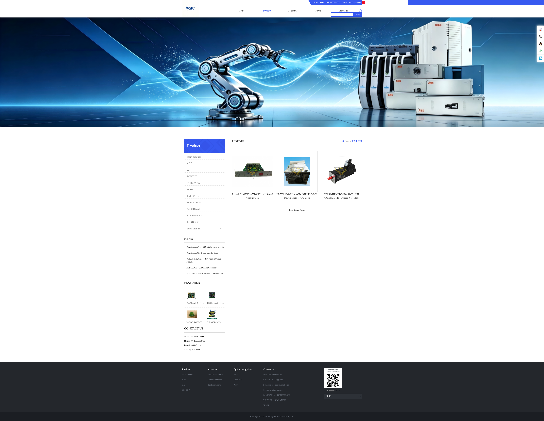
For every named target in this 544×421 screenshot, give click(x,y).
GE (188, 170)
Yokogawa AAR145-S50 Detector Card (202, 253)
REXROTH (357, 141)
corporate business (215, 375)
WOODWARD (194, 209)
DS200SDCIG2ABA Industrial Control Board (204, 274)
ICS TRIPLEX (194, 216)
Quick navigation (243, 369)
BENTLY (192, 176)
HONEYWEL (194, 202)
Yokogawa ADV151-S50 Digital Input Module (205, 247)
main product (194, 157)
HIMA (190, 189)
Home (241, 11)
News (318, 11)
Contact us (292, 11)
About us (343, 11)
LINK (328, 396)
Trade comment (214, 385)
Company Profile (215, 380)
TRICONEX (193, 183)
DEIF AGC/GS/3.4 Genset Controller (201, 268)
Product (267, 11)
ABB (189, 163)
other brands (193, 229)
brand (236, 375)
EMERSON (193, 196)
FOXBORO (193, 222)
